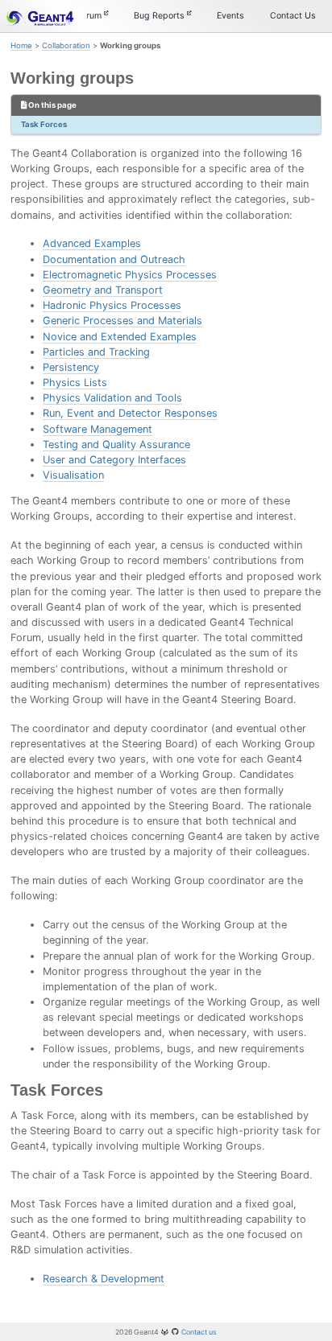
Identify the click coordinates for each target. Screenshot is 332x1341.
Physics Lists (75, 382)
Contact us (199, 1331)
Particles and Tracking (96, 352)
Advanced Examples (92, 243)
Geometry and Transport (103, 290)
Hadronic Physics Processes (112, 305)
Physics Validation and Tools (112, 398)
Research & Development (103, 1279)
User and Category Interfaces (114, 460)
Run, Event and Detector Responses (130, 413)
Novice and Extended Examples (120, 337)
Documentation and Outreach (114, 259)
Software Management (97, 429)
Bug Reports (160, 15)
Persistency (71, 367)
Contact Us (293, 15)
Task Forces (44, 124)
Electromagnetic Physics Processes (130, 275)
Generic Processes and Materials (122, 321)
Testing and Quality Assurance (116, 444)
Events (230, 15)
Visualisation (73, 475)
